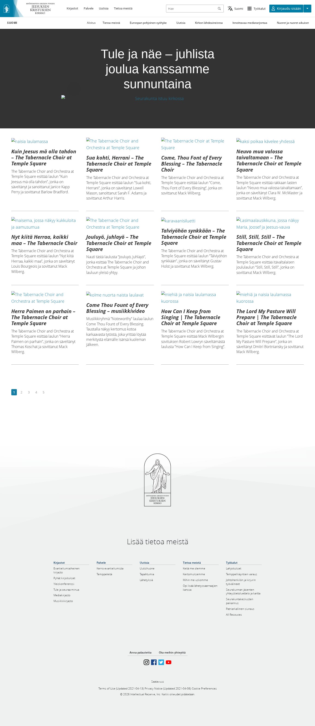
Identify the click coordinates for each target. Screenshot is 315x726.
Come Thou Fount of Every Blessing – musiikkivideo (117, 307)
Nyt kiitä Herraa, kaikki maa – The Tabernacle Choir (44, 239)
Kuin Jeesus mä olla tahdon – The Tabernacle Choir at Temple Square (43, 157)
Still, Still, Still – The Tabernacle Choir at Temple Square (268, 242)
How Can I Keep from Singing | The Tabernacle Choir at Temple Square (190, 317)
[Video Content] (157, 98)
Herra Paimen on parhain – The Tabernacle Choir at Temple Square (43, 317)
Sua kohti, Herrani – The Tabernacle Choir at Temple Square (118, 163)
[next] (50, 392)
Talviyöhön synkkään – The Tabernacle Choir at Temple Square (193, 236)
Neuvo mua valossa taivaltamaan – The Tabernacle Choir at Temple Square (268, 160)
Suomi (12, 22)
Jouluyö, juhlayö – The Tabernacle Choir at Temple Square (118, 242)
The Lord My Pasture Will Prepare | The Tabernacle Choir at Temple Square (266, 317)
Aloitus (91, 23)
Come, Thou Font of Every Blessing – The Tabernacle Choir (191, 163)
